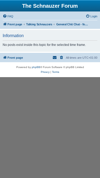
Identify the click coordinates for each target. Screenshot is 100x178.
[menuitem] (8, 16)
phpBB (36, 67)
